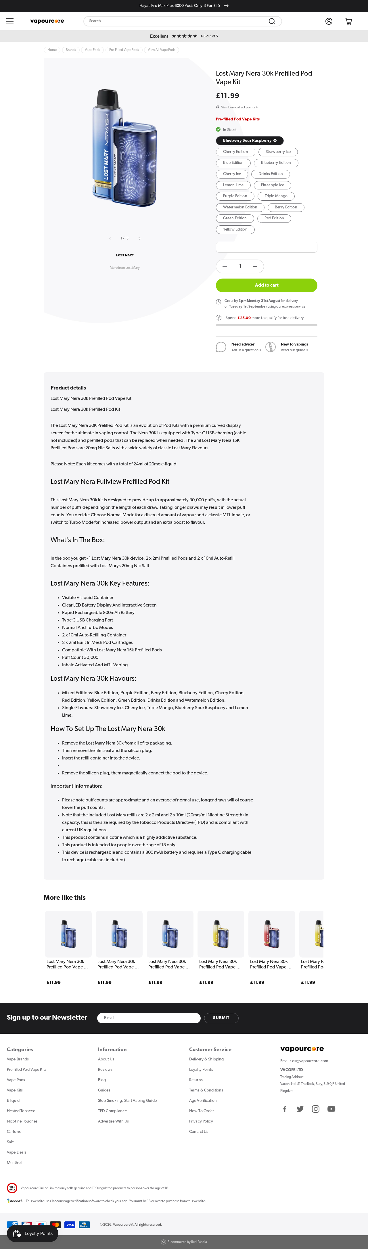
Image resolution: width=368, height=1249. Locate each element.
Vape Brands (18, 1059)
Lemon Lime (233, 185)
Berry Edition (286, 207)
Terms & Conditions (206, 1090)
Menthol (14, 1163)
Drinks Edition (270, 174)
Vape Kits (15, 1090)
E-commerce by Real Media (187, 1242)
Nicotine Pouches (22, 1121)
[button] (10, 21)
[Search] (272, 21)
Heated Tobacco (21, 1111)
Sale (10, 1142)
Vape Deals (16, 1152)
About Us (106, 1059)
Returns (196, 1080)
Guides (104, 1090)
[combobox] (182, 21)
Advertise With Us (113, 1121)
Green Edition (235, 218)
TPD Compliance (112, 1111)
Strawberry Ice (278, 152)
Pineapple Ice (272, 185)
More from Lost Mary (125, 268)
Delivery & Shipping (206, 1059)
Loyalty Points (201, 1070)
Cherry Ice (232, 174)
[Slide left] (110, 238)
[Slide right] (139, 238)
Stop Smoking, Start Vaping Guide (127, 1101)
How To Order (201, 1111)
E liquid (13, 1101)
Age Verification (203, 1101)
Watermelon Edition (240, 207)
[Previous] (60, 939)
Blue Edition (233, 163)
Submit (221, 1018)
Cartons (14, 1132)
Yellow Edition (235, 229)
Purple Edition (235, 196)
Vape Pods (16, 1080)
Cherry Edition (235, 152)
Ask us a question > (246, 350)
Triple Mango (276, 196)
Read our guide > (295, 350)
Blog (102, 1080)
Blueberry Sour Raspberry (248, 141)
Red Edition (274, 218)
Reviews (105, 1070)
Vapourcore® (123, 1225)
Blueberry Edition (276, 163)
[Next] (308, 939)
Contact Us (198, 1132)
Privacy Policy (201, 1121)
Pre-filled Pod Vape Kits (238, 119)
